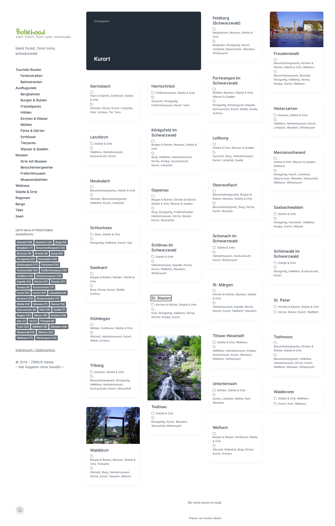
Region (24, 315)
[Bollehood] (43, 32)
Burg (57, 253)
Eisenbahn (48, 259)
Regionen (23, 198)
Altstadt (24, 242)
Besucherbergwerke (37, 167)
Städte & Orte (26, 192)
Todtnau (159, 406)
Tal (33, 321)
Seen (19, 216)
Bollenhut (230, 449)
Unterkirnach (225, 383)
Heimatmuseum (48, 275)
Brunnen (24, 253)
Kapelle (24, 281)
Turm (23, 326)
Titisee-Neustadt (228, 335)
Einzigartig (26, 259)
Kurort (39, 292)
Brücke (41, 253)
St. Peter (282, 300)
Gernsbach (100, 86)
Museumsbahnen (34, 180)
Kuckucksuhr (43, 287)
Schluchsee (101, 227)
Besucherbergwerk (50, 247)
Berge (20, 204)
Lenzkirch (99, 137)
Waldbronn (284, 392)
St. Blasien (161, 298)
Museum (25, 298)
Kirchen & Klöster (34, 119)
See (21, 321)
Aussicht (44, 242)
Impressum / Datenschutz (35, 350)
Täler (19, 210)
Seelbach (98, 267)
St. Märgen (223, 285)
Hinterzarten (285, 108)
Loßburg (220, 138)
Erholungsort (27, 264)
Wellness (22, 186)
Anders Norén (212, 518)
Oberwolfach (225, 185)
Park (45, 309)
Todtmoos (283, 337)
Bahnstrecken (31, 82)
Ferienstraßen (31, 76)
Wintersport (46, 337)
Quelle (59, 309)
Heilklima (25, 275)
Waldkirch (99, 450)
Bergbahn (25, 247)
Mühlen (26, 125)
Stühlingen (100, 318)
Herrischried (163, 86)
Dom (154, 313)
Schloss (58, 315)
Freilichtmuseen (33, 173)
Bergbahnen (30, 94)
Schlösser (28, 137)
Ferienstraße (27, 270)
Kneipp (23, 287)
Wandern (59, 326)
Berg (60, 242)
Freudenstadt (286, 53)
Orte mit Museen (34, 161)
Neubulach (100, 181)
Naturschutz (26, 309)
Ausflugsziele (26, 88)
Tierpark (47, 321)
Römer (40, 315)
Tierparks (28, 143)
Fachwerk (50, 264)
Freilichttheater (183, 212)
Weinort (45, 332)
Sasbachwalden (288, 207)
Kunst (23, 292)
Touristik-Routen (28, 70)
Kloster (58, 281)
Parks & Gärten (33, 131)
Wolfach (220, 427)
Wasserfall (26, 332)
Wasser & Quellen (34, 149)
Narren (58, 304)
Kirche (41, 281)
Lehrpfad (57, 292)
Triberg (97, 365)
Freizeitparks (31, 106)
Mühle (23, 304)
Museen (22, 155)
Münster (40, 304)
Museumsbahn (48, 298)
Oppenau (159, 190)
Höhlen (26, 112)
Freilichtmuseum (54, 270)
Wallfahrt (39, 326)
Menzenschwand (290, 152)
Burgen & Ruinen (34, 100)
